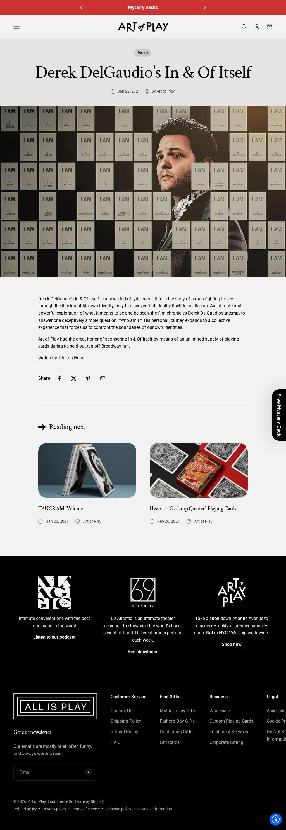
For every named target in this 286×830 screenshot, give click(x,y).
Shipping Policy (126, 721)
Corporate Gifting (226, 742)
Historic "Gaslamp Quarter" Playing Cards (193, 508)
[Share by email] (102, 378)
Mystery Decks (143, 7)
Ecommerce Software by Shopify (76, 801)
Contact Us (121, 710)
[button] (279, 415)
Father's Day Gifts (177, 721)
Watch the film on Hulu (60, 357)
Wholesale (219, 710)
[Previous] (81, 7)
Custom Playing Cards (231, 721)
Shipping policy (118, 809)
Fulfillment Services (228, 731)
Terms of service (86, 809)
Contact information (154, 809)
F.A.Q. (116, 742)
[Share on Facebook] (59, 378)
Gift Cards (170, 742)
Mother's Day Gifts (178, 710)
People (143, 53)
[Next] (205, 7)
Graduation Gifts (176, 731)
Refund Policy (124, 731)
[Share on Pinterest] (88, 378)
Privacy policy (54, 809)
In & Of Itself (87, 298)
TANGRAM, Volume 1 (62, 508)
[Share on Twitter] (73, 378)
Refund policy (25, 809)
